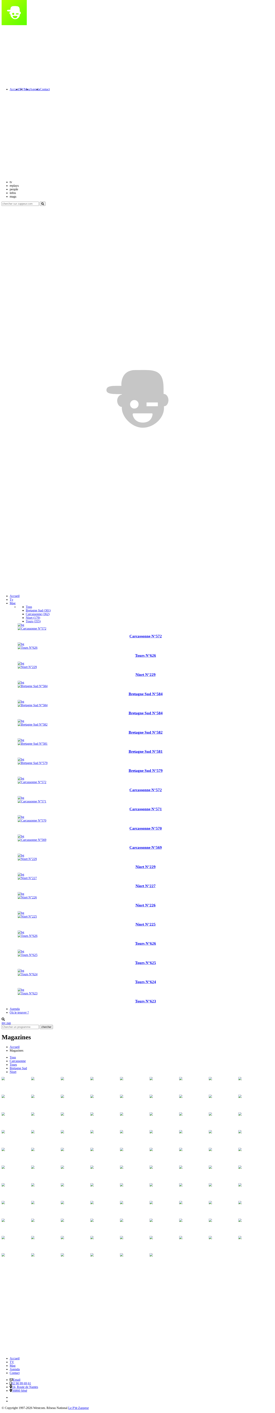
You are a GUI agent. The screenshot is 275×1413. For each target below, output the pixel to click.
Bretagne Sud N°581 (146, 751)
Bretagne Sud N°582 (146, 732)
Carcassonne (18, 1061)
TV (12, 1362)
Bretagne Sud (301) (38, 610)
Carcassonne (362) (38, 614)
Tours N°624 (145, 982)
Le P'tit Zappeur (78, 1408)
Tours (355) (33, 621)
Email (16, 1379)
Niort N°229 (145, 674)
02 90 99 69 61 (21, 1383)
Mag (13, 1365)
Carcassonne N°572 (145, 636)
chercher (46, 1026)
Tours (13, 1064)
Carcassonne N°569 (145, 847)
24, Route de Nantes (25, 1387)
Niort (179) (33, 617)
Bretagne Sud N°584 (146, 694)
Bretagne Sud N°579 (146, 770)
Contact (15, 1373)
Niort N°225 (145, 924)
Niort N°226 (145, 905)
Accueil (15, 596)
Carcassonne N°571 (145, 809)
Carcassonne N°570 (145, 828)
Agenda (15, 1009)
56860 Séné (19, 1390)
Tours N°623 (145, 1001)
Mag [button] (13, 603)
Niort (13, 1072)
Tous (29, 607)
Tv (11, 599)
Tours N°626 (145, 655)
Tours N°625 (145, 963)
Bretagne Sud (18, 1068)
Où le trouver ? (19, 1012)
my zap (6, 1023)
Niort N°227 (145, 886)
